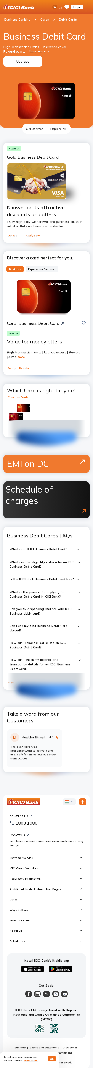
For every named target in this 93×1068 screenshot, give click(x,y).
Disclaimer (70, 1047)
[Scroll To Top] (82, 801)
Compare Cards (18, 397)
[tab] (34, 128)
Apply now (33, 235)
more (21, 357)
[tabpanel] (46, 453)
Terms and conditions (44, 1047)
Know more (37, 51)
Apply (12, 367)
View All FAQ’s (17, 682)
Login (77, 6)
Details (12, 235)
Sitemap (20, 1047)
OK (52, 1058)
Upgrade (22, 61)
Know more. (31, 1060)
